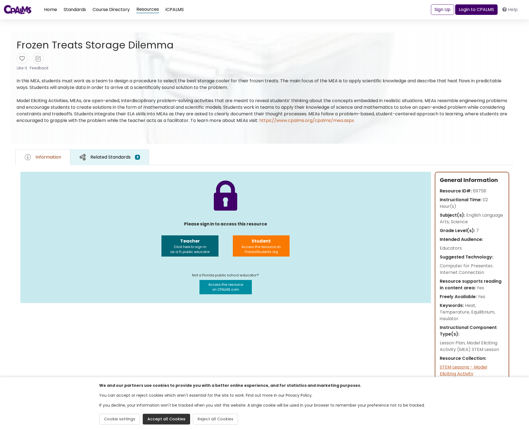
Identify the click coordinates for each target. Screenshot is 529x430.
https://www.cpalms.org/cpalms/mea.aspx (306, 120)
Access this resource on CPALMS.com (225, 287)
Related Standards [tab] (114, 157)
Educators (451, 248)
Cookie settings (119, 419)
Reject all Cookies (215, 419)
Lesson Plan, (453, 343)
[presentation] (109, 157)
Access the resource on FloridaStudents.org (261, 246)
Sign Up (442, 9)
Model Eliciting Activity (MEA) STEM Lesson (469, 346)
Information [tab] (48, 157)
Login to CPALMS (476, 9)
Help (513, 9)
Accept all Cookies (166, 419)
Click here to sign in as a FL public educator (190, 246)
